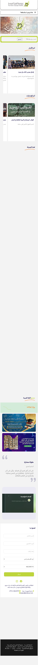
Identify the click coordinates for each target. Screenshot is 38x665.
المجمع (19, 39)
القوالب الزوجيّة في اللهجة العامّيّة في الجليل (22, 120)
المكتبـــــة (19, 648)
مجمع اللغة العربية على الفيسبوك (15, 645)
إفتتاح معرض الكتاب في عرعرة (26, 72)
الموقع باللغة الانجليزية (27, 648)
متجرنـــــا (13, 648)
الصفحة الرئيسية (28, 645)
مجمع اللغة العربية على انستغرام (25, 647)
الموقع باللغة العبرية (11, 647)
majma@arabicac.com (26, 593)
